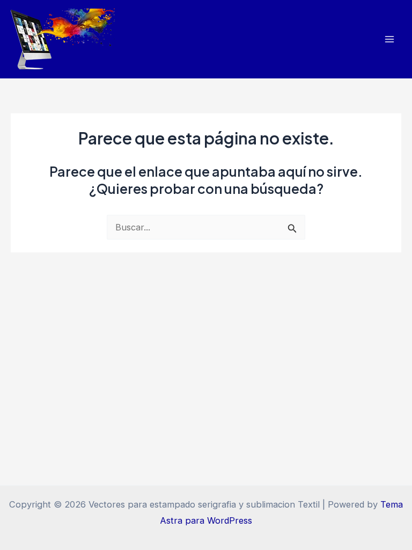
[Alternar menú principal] (389, 39)
